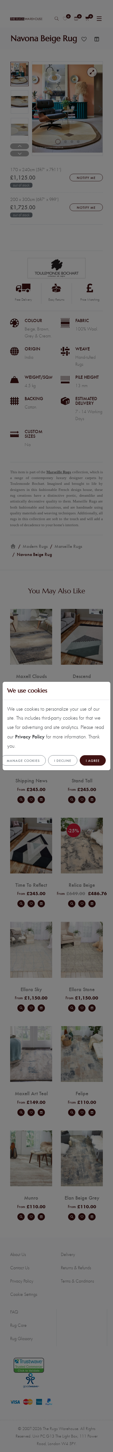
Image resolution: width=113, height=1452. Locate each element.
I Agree (93, 760)
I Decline (62, 760)
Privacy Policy (30, 736)
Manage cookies (23, 760)
